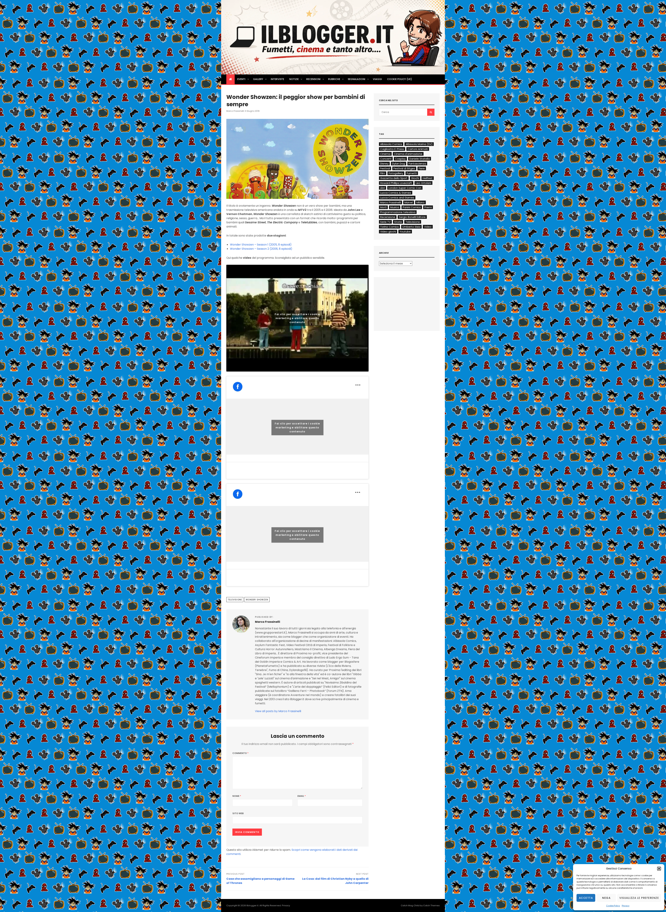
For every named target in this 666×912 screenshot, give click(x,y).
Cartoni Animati (418, 149)
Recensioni (313, 79)
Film (382, 173)
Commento (240, 753)
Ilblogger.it (252, 905)
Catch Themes (431, 905)
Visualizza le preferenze (639, 898)
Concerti (385, 159)
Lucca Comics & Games (395, 193)
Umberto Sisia (411, 227)
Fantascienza (417, 163)
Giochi (415, 178)
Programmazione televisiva (397, 212)
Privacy (625, 905)
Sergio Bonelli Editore (412, 217)
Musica (394, 207)
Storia (398, 222)
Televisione (235, 599)
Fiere (422, 168)
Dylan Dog (398, 163)
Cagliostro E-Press (392, 149)
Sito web (238, 813)
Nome (236, 796)
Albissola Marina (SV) (419, 144)
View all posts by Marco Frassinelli (278, 711)
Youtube (405, 231)
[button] (659, 868)
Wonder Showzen (257, 599)
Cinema (385, 154)
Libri (382, 188)
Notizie (294, 79)
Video (428, 227)
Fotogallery (396, 173)
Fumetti (412, 173)
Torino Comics (389, 227)
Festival (385, 168)
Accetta (586, 898)
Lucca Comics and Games (397, 197)
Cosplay (400, 159)
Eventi (241, 79)
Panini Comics (412, 207)
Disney (384, 163)
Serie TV (385, 222)
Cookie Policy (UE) (399, 79)
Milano (420, 202)
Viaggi (377, 79)
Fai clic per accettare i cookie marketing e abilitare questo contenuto (297, 318)
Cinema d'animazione (408, 154)
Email (301, 796)
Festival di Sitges (404, 168)
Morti (383, 207)
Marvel (408, 202)
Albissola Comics (391, 144)
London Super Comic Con (404, 188)
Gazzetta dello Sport (393, 178)
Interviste (277, 79)
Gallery (258, 79)
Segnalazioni (356, 79)
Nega (606, 898)
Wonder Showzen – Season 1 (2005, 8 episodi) (261, 245)
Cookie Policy (613, 905)
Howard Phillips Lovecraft (396, 183)
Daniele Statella (419, 159)
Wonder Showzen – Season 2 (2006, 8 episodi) (261, 249)
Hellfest (428, 178)
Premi (428, 207)
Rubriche (334, 79)
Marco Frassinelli (235, 110)
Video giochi (388, 231)
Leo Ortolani (423, 183)
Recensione (387, 217)
